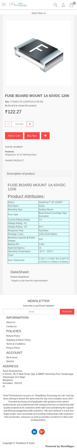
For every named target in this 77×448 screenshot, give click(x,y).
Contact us (11, 326)
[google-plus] (42, 431)
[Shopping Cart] (71, 5)
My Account (11, 357)
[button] (39, 13)
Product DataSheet (19, 277)
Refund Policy (13, 336)
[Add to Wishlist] (45, 135)
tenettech (18, 147)
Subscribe (67, 311)
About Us (10, 322)
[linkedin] (34, 431)
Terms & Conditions (15, 344)
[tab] (55, 5)
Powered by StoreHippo (59, 446)
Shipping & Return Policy (18, 340)
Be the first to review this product (20, 105)
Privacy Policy (13, 348)
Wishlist (10, 361)
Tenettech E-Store (25, 443)
